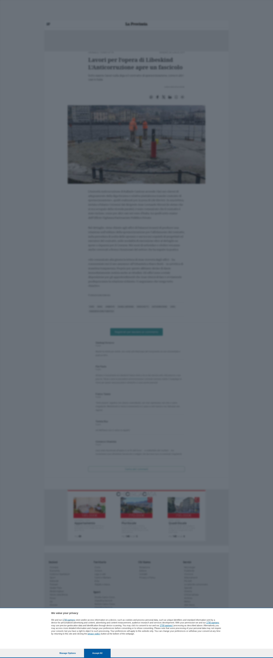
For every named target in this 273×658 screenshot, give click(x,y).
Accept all (97, 653)
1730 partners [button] (68, 620)
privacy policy (94, 633)
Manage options (67, 653)
